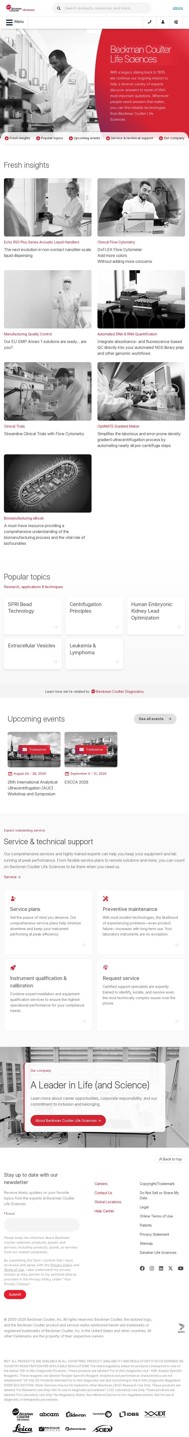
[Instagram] (152, 1268)
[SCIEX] (102, 1428)
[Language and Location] (176, 22)
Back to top (172, 1159)
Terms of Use (14, 1270)
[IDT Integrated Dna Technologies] (155, 1414)
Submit (15, 1294)
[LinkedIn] (161, 1268)
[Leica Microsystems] (22, 1429)
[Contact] (149, 22)
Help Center (104, 1211)
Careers (101, 1184)
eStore (178, 8)
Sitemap (146, 1243)
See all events (155, 719)
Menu (19, 21)
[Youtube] (181, 1268)
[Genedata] (102, 1414)
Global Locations (107, 1202)
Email (9, 1213)
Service (12, 877)
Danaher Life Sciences (158, 1252)
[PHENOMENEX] (76, 1428)
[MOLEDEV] (49, 1429)
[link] (34, 764)
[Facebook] (142, 1268)
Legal (144, 1207)
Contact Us (103, 1193)
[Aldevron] (76, 1414)
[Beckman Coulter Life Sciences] (20, 8)
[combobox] (102, 8)
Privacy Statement (154, 1234)
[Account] (163, 22)
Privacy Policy (61, 1265)
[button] (58, 8)
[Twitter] (170, 1268)
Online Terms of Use (156, 1216)
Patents (146, 1225)
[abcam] (49, 1414)
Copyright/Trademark (157, 1184)
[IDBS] (129, 1414)
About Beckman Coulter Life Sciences (68, 1120)
